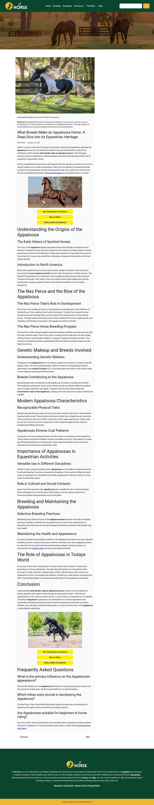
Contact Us (68, 786)
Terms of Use (80, 786)
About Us (58, 786)
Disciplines (31, 117)
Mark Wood (21, 143)
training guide (38, 548)
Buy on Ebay (55, 217)
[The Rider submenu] (96, 6)
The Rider (45, 117)
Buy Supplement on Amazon (55, 212)
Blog (18, 117)
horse (85, 778)
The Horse (38, 117)
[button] (55, 212)
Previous (24, 737)
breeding (126, 772)
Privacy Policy (93, 786)
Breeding (24, 117)
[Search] (146, 5)
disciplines (135, 775)
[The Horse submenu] (84, 6)
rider (94, 778)
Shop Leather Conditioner (55, 222)
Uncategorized (54, 117)
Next (88, 737)
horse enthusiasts (54, 173)
